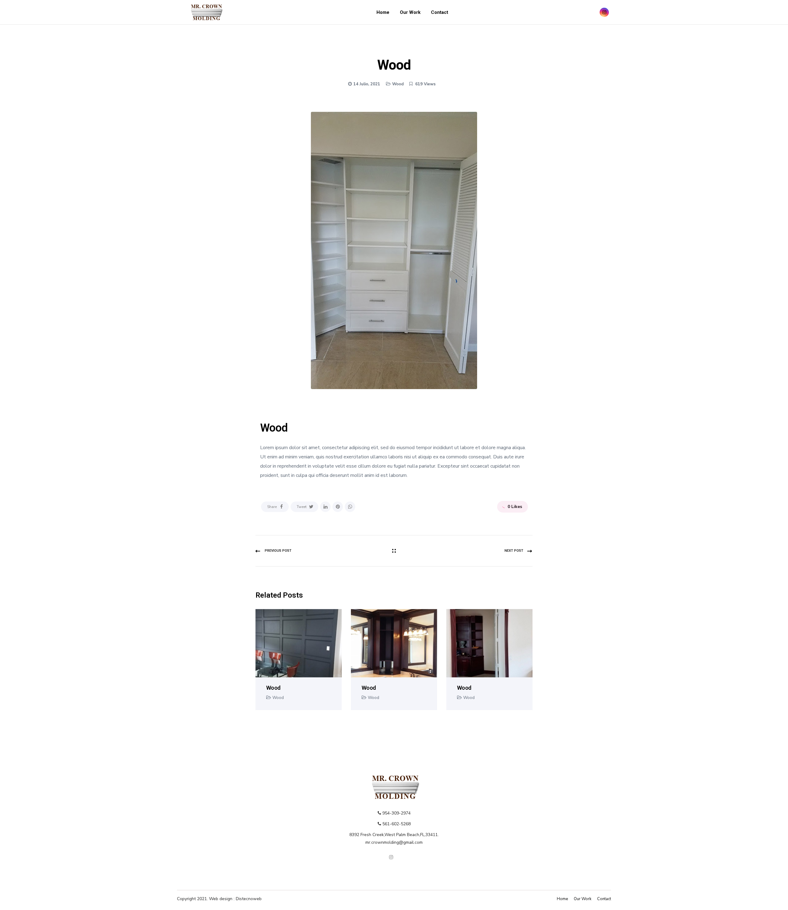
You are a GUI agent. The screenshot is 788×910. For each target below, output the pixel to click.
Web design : (222, 899)
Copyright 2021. (193, 899)
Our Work (410, 12)
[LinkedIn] (325, 507)
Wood (398, 84)
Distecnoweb (249, 899)
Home (382, 12)
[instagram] (604, 12)
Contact (439, 12)
